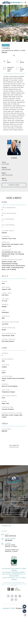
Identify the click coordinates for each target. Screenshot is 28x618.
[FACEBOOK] (8, 596)
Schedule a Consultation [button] (14, 514)
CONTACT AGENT (14, 185)
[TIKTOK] (12, 599)
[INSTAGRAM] (12, 596)
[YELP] (16, 599)
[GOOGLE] (19, 596)
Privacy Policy (21, 608)
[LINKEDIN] (16, 596)
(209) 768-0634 (6, 169)
